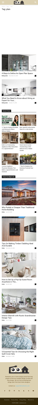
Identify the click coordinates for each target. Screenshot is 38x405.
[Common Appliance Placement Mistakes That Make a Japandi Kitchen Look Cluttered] (10, 159)
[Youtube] (33, 391)
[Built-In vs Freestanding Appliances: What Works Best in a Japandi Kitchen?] (10, 137)
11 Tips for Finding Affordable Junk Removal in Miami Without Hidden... (10, 129)
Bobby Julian (5, 75)
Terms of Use (14, 400)
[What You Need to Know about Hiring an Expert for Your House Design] (19, 87)
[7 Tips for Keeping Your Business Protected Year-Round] (28, 159)
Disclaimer (7, 400)
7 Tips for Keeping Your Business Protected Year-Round (26, 168)
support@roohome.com (23, 386)
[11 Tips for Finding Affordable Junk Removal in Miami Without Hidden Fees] (10, 120)
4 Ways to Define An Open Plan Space (17, 73)
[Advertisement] (19, 35)
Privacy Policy (23, 400)
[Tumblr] (24, 391)
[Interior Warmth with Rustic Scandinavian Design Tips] (19, 301)
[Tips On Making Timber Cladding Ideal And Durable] (19, 229)
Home (3, 6)
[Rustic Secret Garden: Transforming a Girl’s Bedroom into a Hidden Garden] (28, 137)
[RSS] (19, 391)
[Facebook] (4, 391)
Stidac (3, 212)
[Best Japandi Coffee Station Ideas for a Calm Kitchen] (28, 120)
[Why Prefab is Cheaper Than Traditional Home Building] (19, 192)
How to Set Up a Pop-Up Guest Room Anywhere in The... (17, 281)
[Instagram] (9, 391)
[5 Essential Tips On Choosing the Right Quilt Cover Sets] (19, 337)
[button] (3, 2)
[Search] (35, 2)
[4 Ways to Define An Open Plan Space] (19, 62)
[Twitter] (28, 391)
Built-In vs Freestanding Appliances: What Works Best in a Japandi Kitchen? (10, 146)
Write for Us (31, 400)
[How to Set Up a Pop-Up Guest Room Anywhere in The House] (19, 265)
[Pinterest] (14, 391)
